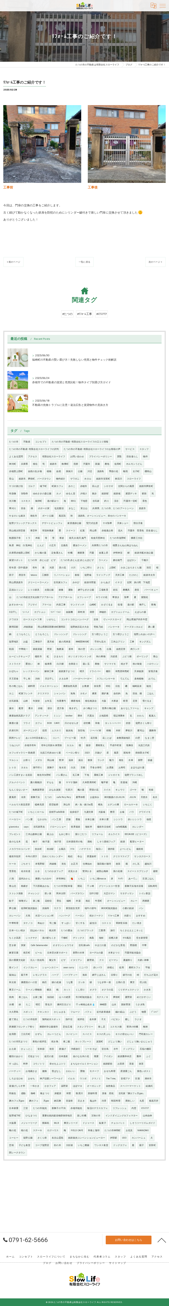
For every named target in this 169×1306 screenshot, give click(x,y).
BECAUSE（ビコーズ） (136, 834)
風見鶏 (62, 515)
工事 (132, 641)
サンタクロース (142, 856)
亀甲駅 (104, 782)
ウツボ (83, 1078)
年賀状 (36, 701)
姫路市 (53, 464)
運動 (70, 590)
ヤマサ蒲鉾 (71, 782)
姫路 (122, 841)
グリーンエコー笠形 (109, 886)
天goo (46, 1100)
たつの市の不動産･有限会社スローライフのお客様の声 (92, 449)
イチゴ (118, 582)
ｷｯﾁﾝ (120, 878)
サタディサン (127, 893)
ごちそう (25, 864)
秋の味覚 (137, 664)
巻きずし (73, 708)
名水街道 (25, 871)
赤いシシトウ (135, 819)
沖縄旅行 (75, 1049)
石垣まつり (34, 1056)
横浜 (49, 989)
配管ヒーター (137, 841)
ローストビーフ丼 (32, 619)
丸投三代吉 (144, 745)
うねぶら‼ (14, 745)
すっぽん (13, 1063)
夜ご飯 (66, 1041)
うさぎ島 (140, 1004)
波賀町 (99, 1041)
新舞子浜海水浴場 (134, 886)
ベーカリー (15, 819)
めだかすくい (144, 997)
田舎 (23, 508)
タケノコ (28, 923)
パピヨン (115, 1019)
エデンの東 (113, 804)
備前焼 (139, 849)
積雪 (125, 701)
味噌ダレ (23, 901)
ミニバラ (83, 967)
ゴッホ (81, 982)
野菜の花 (94, 789)
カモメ (83, 693)
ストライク (15, 664)
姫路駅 (105, 493)
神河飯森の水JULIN (114, 797)
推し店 (101, 1026)
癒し (127, 1019)
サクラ (57, 908)
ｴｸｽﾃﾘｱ (145, 1108)
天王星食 (13, 678)
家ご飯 (36, 901)
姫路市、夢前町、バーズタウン (35, 478)
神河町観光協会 (109, 908)
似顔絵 (50, 997)
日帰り (114, 975)
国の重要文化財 (17, 960)
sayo (26, 826)
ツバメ (25, 612)
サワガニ (75, 478)
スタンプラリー (85, 1026)
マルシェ (13, 760)
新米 (71, 649)
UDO (124, 1138)
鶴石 (44, 982)
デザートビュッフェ (52, 523)
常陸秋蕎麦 (48, 530)
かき (37, 871)
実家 (23, 945)
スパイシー (71, 1034)
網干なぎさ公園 (86, 590)
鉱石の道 (49, 1056)
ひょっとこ (27, 1049)
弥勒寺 (24, 493)
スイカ (107, 789)
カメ (58, 493)
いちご (81, 878)
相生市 (33, 515)
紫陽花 (144, 597)
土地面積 (103, 715)
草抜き (115, 597)
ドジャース (88, 1123)
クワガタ (13, 619)
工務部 (45, 575)
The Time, (111, 1078)
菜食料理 (92, 1093)
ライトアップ (103, 575)
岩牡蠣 (86, 723)
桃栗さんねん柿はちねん (125, 545)
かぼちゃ (13, 671)
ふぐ (148, 1056)
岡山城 (50, 760)
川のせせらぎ (71, 723)
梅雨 (125, 471)
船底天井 (153, 1100)
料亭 (25, 1063)
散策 (90, 760)
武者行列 (13, 730)
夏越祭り (128, 960)
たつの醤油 (67, 930)
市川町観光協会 (84, 997)
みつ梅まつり (90, 708)
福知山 (12, 975)
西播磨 (145, 901)
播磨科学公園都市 (49, 1026)
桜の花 (24, 1130)
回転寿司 (152, 886)
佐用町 (117, 464)
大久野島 (13, 1012)
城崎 (68, 901)
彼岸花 (80, 1019)
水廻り (127, 915)
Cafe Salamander (39, 945)
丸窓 (142, 1100)
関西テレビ (15, 738)
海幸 (84, 975)
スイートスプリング (137, 871)
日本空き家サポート (57, 952)
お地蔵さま (31, 1071)
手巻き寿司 (96, 767)
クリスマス (43, 693)
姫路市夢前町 (146, 486)
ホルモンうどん (134, 464)
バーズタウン (77, 893)
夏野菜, (90, 960)
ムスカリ (56, 730)
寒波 (61, 538)
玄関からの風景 (126, 486)
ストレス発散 (16, 893)
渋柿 (37, 678)
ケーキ (12, 864)
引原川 (69, 789)
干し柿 (26, 678)
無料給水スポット (51, 1019)
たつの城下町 (16, 812)
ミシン (57, 715)
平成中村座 (115, 745)
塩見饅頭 (59, 508)
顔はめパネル (37, 930)
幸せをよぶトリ (57, 1063)
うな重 (69, 982)
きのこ (71, 486)
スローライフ (134, 478)
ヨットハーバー (113, 723)
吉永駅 (50, 849)
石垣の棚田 (145, 1049)
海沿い (99, 849)
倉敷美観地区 (123, 738)
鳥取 (91, 938)
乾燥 (151, 789)
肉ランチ (135, 649)
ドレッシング (61, 634)
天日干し (49, 678)
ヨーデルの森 (96, 952)
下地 (86, 775)
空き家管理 (142, 938)
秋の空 (81, 649)
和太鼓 (12, 982)
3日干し (13, 612)
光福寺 (45, 908)
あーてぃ (133, 878)
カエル (70, 745)
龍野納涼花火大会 (79, 627)
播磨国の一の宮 (29, 982)
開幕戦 (45, 1123)
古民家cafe (84, 945)
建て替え (13, 1019)
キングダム (145, 641)
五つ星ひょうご (100, 634)
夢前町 (116, 997)
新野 (140, 760)
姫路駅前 (108, 1063)
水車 (130, 760)
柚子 (35, 841)
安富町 (152, 1145)
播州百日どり (64, 1004)
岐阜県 (48, 664)
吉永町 (38, 849)
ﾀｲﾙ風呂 (127, 938)
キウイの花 (101, 597)
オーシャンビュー (116, 901)
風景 (116, 752)
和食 (97, 723)
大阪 (104, 701)
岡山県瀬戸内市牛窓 (137, 619)
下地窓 (84, 501)
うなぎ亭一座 (104, 982)
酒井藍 (111, 849)
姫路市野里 (90, 582)
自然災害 (121, 649)
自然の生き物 (35, 471)
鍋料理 (31, 686)
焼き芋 (124, 664)
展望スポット (16, 560)
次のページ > (155, 261)
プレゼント (15, 834)
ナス (101, 960)
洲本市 (148, 1078)
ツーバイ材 (95, 730)
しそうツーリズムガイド (142, 1123)
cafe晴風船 (121, 826)
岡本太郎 (61, 893)
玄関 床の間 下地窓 (138, 582)
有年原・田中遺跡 (18, 567)
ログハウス (53, 1130)
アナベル (47, 604)
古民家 (96, 501)
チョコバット (118, 1123)
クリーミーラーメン (38, 582)
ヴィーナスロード (112, 619)
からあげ (105, 582)
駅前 (144, 493)
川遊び (98, 752)
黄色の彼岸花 (39, 1041)
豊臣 (112, 812)
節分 (50, 708)
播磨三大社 (136, 538)
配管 (21, 708)
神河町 (12, 464)
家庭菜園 (37, 649)
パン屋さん (62, 775)
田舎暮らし (132, 456)
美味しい (130, 1100)
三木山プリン (118, 641)
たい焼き (137, 923)
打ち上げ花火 (151, 975)
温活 (80, 760)
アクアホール (65, 597)
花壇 (44, 730)
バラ (131, 812)
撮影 (88, 745)
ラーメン (103, 560)
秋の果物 (101, 656)
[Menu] (162, 5)
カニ (11, 693)
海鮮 (101, 938)
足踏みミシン (16, 590)
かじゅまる (60, 1012)
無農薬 (60, 649)
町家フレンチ (26, 693)
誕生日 (93, 923)
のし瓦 (136, 864)
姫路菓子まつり (67, 671)
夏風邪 (12, 797)
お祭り (26, 760)
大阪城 (101, 812)
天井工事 (119, 575)
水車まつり (114, 952)
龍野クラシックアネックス (23, 523)
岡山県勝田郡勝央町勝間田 (51, 627)
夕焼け (83, 493)
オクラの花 (107, 989)
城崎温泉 (137, 686)
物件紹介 (60, 478)
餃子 (11, 901)
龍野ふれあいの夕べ (144, 634)
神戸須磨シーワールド (51, 1078)
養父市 (52, 960)
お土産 (12, 1049)
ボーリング (142, 656)
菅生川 (48, 1004)
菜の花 (62, 567)
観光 (149, 686)
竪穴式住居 (92, 523)
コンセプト (41, 441)
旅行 (112, 930)
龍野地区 (13, 641)
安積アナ (125, 1078)
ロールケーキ (131, 804)
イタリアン (76, 960)
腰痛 (44, 1071)
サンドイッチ (77, 604)
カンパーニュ (139, 1138)
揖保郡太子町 (142, 752)
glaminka (14, 826)
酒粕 (89, 841)
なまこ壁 (149, 738)
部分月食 (138, 523)
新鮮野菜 (125, 1004)
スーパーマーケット (130, 1086)
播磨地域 (75, 701)
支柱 (63, 864)
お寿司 (122, 767)
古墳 (96, 619)
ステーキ (37, 1130)
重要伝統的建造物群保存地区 (57, 1115)
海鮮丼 (88, 826)
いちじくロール (36, 812)
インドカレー (30, 967)
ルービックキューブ (19, 656)
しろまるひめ (16, 1078)
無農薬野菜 (38, 789)
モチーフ (94, 1071)
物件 (145, 456)
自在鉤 (117, 693)
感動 (23, 1093)
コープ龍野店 (42, 1145)
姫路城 (117, 493)
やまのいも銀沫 (17, 515)
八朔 (11, 878)
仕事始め (87, 864)
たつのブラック (85, 930)
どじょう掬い (115, 1041)
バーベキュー (151, 590)
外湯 (78, 901)
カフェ (38, 723)
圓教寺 (152, 730)
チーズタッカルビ (133, 627)
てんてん (124, 678)
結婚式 (149, 1086)
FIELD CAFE (77, 1130)
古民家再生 (39, 826)
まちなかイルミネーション (84, 1063)
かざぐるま (107, 604)
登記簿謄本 (119, 715)
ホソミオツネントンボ (79, 656)
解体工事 (49, 671)
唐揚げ (62, 1049)
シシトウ (118, 819)
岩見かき (72, 871)
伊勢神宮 (117, 552)
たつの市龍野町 (118, 538)
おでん (151, 678)
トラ (28, 538)
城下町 (43, 486)
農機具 (126, 590)
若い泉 (48, 893)
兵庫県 (24, 464)
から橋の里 (40, 552)
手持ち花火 (100, 641)
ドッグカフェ (120, 1145)
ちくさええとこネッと (131, 930)
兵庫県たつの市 (100, 545)
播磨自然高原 (70, 686)
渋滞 (104, 1100)
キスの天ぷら (103, 1034)
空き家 (12, 945)
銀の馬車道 (64, 641)
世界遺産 (75, 826)
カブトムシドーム (120, 612)
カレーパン (15, 915)
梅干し (142, 604)
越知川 (148, 864)
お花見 (129, 1130)
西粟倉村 (91, 856)
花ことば (107, 738)
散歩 (94, 493)
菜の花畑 (117, 871)
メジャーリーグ (29, 1123)
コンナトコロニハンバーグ (75, 619)
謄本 (80, 715)
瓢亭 (139, 1056)
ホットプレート (83, 1041)
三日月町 (25, 1034)
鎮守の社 (127, 975)
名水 (155, 797)
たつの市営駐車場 (63, 886)
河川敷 (12, 501)
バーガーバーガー (82, 678)
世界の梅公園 (109, 708)
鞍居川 (79, 1093)
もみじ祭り (64, 834)
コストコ (106, 923)
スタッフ (144, 449)
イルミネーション (49, 686)
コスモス (25, 501)
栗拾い (29, 664)
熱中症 (69, 1019)
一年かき (35, 1086)
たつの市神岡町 (112, 1130)
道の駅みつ (53, 501)
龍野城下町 (15, 1115)
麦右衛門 (117, 560)
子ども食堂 (24, 1145)
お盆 (25, 641)
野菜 (49, 649)
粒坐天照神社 (98, 538)
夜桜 (77, 575)
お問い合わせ (77, 456)
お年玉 (48, 701)
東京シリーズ (71, 1123)
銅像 (61, 590)
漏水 (11, 708)
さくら (100, 567)
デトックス (78, 938)
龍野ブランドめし (134, 775)
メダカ (38, 760)
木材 (118, 730)
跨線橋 (52, 864)
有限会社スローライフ (53, 456)
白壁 (137, 738)
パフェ (88, 1012)
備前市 (38, 656)
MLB (56, 1123)
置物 (82, 1071)
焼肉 (11, 997)
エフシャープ (84, 597)
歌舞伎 (129, 745)
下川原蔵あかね (41, 886)
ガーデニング (30, 730)
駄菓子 (102, 1123)
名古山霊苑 (57, 1138)
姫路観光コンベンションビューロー (86, 1138)
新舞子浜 (35, 797)
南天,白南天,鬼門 (77, 538)
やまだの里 (100, 945)
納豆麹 (57, 1100)
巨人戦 (143, 982)
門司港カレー (146, 1034)
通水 (30, 708)
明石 (38, 1004)
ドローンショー (58, 826)
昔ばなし (56, 1071)
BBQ (73, 501)
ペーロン (79, 915)
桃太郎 (52, 930)
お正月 (74, 864)
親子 (141, 1145)
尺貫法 (90, 715)
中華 (144, 945)
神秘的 (102, 612)
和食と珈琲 (94, 1130)
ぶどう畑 (127, 656)
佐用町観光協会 (29, 908)
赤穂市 (83, 486)
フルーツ (75, 1012)
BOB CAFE (53, 723)
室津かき (87, 871)
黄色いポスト (144, 1071)
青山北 (12, 886)
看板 (78, 819)
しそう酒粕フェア (106, 841)
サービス (130, 449)
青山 (155, 656)
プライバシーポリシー (100, 456)
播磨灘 (80, 552)
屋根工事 (98, 775)
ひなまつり (31, 1115)
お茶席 (120, 1063)
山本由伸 (147, 1115)
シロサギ (108, 486)
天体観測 (138, 671)
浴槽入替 (113, 938)
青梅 (153, 604)
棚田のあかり (16, 1056)
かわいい (70, 1071)
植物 (49, 471)
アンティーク (42, 715)
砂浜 (115, 590)
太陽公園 (49, 590)
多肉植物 (139, 678)
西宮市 (22, 575)
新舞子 (50, 767)
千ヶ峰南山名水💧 (85, 1004)
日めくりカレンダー (52, 856)
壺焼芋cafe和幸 (57, 812)
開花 (79, 886)
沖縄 (134, 782)
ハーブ (55, 975)
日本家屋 (13, 1108)
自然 (58, 471)
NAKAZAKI (143, 1130)
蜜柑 (155, 871)
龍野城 (88, 575)
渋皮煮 (113, 656)
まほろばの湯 (137, 767)
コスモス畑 (116, 1026)
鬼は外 (93, 1100)
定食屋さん (57, 552)
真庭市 (142, 508)
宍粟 (91, 552)
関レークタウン (17, 1152)
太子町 (136, 471)
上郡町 (112, 567)
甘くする (80, 923)
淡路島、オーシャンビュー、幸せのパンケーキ (102, 515)
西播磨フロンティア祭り (21, 1026)
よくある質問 (16, 456)
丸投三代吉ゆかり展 (50, 752)
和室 (68, 1093)
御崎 (33, 1093)
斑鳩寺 (126, 752)
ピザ (63, 960)
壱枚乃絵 (98, 627)
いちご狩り (86, 567)
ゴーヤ (133, 789)
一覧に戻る (84, 261)
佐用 (121, 967)
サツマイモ (110, 664)
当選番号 (61, 701)
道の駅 (130, 604)
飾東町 (65, 464)
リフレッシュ (120, 1108)
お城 (122, 812)
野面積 (133, 945)
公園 (80, 471)
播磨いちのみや (43, 878)
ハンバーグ (64, 915)
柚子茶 (57, 841)
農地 (107, 464)
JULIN (132, 797)
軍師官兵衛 (121, 923)
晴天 (82, 671)
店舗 (68, 819)
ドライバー (95, 671)
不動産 (26, 441)
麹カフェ (33, 1100)
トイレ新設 (144, 893)
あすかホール (16, 604)
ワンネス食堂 (101, 1145)
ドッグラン (129, 1049)
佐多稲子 (74, 812)
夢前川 (129, 730)
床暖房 (57, 1093)
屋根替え (100, 745)
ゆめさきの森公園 (42, 493)
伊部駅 (113, 1138)
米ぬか (41, 923)
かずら (38, 1034)
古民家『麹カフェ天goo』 (132, 1093)
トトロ (104, 856)
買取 (119, 456)
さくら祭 (42, 1138)
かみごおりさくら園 (131, 567)
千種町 (64, 938)
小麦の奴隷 (128, 908)
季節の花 (113, 471)
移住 (35, 464)
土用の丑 (120, 982)
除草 (126, 597)
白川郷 (60, 664)
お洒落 (110, 767)
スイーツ (70, 530)
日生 (117, 686)
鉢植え (110, 967)
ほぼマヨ (77, 1086)
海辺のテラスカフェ (97, 1108)
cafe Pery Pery (64, 797)
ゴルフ (31, 486)
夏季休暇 (80, 797)
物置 (144, 1012)
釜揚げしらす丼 (17, 1086)
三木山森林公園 (34, 834)
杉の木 (57, 1145)
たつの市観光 (40, 1108)
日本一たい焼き (17, 930)
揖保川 (69, 471)
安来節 (41, 1049)
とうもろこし (23, 634)
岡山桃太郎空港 (17, 530)
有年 (35, 567)
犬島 (28, 915)
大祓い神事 (143, 960)
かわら (140, 715)
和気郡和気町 (122, 671)
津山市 (66, 804)
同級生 (12, 1093)
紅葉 (82, 530)
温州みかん (24, 878)
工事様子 (37, 641)
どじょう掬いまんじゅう (139, 1041)
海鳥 (72, 693)
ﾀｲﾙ (72, 849)
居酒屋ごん (126, 1071)
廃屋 (96, 1056)
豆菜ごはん (148, 878)
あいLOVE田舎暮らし (36, 738)
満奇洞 (81, 612)
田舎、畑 (137, 693)
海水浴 (62, 767)
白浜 (73, 767)
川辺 (89, 471)
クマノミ (96, 1078)
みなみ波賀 (55, 789)
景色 (144, 501)
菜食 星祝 (108, 1093)
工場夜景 (103, 590)
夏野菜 (128, 997)
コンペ (56, 738)
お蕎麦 (85, 686)
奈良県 (97, 686)
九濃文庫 (88, 812)
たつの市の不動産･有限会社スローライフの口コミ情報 (80, 441)
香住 (59, 901)
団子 (11, 575)
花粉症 (48, 901)
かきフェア (50, 1086)
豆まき (81, 1100)
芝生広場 (67, 1026)
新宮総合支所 (73, 908)
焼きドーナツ (96, 915)
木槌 (37, 538)
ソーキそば (91, 1049)
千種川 (144, 560)
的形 (128, 723)
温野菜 (64, 1086)
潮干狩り (37, 767)
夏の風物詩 (36, 782)
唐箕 (137, 590)
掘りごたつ (81, 834)
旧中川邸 (94, 893)
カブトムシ (40, 612)
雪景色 (12, 871)
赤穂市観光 (76, 1108)
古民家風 (13, 701)
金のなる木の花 (81, 1056)
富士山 (84, 508)
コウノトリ (39, 1063)
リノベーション (62, 575)
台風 (109, 649)
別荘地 (81, 730)
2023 (87, 752)
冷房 (23, 797)
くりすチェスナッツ (128, 989)
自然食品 (110, 1086)
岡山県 (93, 530)
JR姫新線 (28, 627)
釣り (106, 501)
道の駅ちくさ (49, 938)
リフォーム (97, 834)
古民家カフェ (60, 582)
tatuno (34, 575)
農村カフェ (134, 967)
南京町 (26, 952)
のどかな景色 (118, 945)
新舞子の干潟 (59, 1108)
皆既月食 (153, 671)
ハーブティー (70, 975)
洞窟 (92, 612)
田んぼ (95, 486)
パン (141, 908)
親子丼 (24, 975)
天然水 (144, 797)
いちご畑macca (98, 878)
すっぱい (66, 923)
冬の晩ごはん (16, 686)
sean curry (68, 967)
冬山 (79, 856)
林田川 (118, 478)
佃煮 (149, 819)
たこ (28, 1004)
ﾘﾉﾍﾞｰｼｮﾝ (56, 612)
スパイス (87, 1034)
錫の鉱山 (120, 1012)
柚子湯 (45, 841)
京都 (83, 767)
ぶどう (133, 1012)
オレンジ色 (96, 649)
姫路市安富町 (103, 478)
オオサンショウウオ (63, 945)
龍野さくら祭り (144, 723)
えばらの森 (140, 612)
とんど (40, 545)
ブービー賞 (70, 738)
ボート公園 (48, 515)
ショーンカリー (50, 967)
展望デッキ (131, 493)
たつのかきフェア (54, 871)
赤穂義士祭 (107, 530)
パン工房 (56, 819)
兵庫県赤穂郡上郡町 (19, 552)
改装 (118, 864)
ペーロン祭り (73, 752)
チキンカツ (43, 1012)
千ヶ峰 (90, 886)
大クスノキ (102, 997)
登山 (11, 478)
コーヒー (13, 1138)
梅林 (145, 1026)
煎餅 (76, 464)
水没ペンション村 (44, 915)
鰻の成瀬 (56, 982)
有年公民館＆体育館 (51, 745)
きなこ (72, 508)
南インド (13, 967)
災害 (135, 701)
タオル (24, 767)
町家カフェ (57, 486)
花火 (120, 530)
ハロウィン (152, 664)
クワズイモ (144, 812)
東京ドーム (15, 989)
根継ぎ (24, 886)
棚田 (108, 671)
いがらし (51, 619)
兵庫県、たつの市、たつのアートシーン (113, 508)
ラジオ (138, 1019)
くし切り (80, 989)
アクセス (32, 456)
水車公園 (89, 819)
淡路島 (100, 471)
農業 (94, 693)
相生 (121, 760)
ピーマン (113, 960)
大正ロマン (109, 893)
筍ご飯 (52, 923)
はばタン (131, 560)
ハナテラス (85, 849)
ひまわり (58, 656)
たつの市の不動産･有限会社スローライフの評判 (34, 449)
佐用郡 (12, 1034)
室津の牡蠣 (132, 1026)
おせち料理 (109, 1071)
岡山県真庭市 (16, 582)
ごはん (150, 693)
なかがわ (42, 819)
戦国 (11, 649)
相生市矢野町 (44, 775)
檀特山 (148, 471)
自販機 (69, 612)
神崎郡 (103, 1004)
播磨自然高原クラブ (19, 715)
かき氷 (147, 989)
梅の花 (12, 1130)
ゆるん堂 (70, 493)
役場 (120, 604)
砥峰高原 (39, 804)
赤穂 (40, 708)
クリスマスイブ (121, 856)
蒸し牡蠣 (81, 1115)
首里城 (123, 782)
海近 (88, 901)
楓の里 (80, 789)
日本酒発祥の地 (74, 841)
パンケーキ (114, 627)
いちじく (147, 804)
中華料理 (13, 923)
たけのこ (133, 575)
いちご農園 (83, 1145)
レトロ (12, 767)
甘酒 (137, 1078)
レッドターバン (31, 671)
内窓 (133, 1108)
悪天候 (50, 641)
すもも (50, 782)
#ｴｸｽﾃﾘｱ (101, 314)
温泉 (71, 760)
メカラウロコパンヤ (19, 849)
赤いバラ (97, 967)
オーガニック (94, 1086)
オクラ (93, 989)
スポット (28, 1012)
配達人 (152, 715)
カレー (133, 901)
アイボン (108, 1056)
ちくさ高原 (15, 938)
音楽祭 (69, 1100)
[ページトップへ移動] (162, 1240)
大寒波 (114, 701)
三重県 (102, 930)
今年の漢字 (31, 856)
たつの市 (13, 441)
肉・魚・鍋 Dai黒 (84, 804)
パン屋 (29, 819)
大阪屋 (12, 1123)
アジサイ (32, 604)
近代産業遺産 (103, 1012)
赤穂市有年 (30, 745)
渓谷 (116, 501)
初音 (51, 1049)
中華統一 (23, 649)
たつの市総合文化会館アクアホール (34, 597)
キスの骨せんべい (124, 1034)
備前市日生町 (104, 826)
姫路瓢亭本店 (124, 1056)
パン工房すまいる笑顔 (20, 775)
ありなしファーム (130, 708)
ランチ (100, 760)
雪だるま (147, 701)
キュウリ (120, 789)
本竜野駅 (40, 864)
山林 (25, 701)
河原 (51, 567)
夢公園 (12, 908)
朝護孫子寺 (15, 538)
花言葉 (93, 738)
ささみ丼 (63, 678)
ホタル (87, 478)
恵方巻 (60, 708)
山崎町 (92, 604)
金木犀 (92, 1019)
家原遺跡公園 (74, 523)
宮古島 (105, 1049)
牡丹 (83, 738)
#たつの (67, 314)
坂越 (150, 760)
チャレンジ (34, 893)
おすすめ (140, 915)
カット (67, 989)
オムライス (114, 834)
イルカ (71, 1078)
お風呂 (62, 849)
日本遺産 (63, 1056)
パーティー (15, 1071)
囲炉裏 (105, 693)
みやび (76, 582)
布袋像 (12, 493)
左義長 (64, 545)
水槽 (11, 1004)
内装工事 (61, 604)
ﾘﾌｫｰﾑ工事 (113, 915)
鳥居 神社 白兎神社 (20, 545)
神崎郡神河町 (82, 641)
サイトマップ (117, 1263)
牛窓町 (98, 901)
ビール (38, 952)
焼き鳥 (54, 1041)
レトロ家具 (34, 590)
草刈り (12, 508)
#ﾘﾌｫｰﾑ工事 (84, 314)
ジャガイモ (114, 775)
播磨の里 (13, 723)
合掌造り (73, 664)
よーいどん (125, 849)
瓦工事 (76, 775)
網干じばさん (99, 975)
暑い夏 (151, 627)
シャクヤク (31, 938)
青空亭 (33, 530)
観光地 (69, 730)
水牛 (116, 1049)
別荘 (149, 567)
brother (69, 715)
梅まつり (44, 1093)
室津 (61, 760)
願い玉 (86, 664)
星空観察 (53, 804)
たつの (48, 797)
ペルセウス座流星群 (19, 804)
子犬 (103, 1019)
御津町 (38, 501)
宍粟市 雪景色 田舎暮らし (143, 530)
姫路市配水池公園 (144, 552)
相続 (70, 856)
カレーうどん (54, 1034)
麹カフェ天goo (16, 1100)
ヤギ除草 (107, 523)
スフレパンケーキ (106, 678)
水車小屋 (104, 819)
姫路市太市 (149, 575)
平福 (147, 967)
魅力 (111, 760)
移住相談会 (91, 701)
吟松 (108, 686)
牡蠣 (70, 552)
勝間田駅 (13, 627)
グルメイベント (17, 782)
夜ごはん (23, 997)
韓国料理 (115, 1100)
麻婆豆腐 (13, 952)
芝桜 (11, 1145)
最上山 (50, 834)
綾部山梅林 (102, 871)
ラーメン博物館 (34, 989)
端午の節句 (90, 908)
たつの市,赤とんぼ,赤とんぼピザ (77, 560)
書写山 (140, 730)
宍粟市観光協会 (133, 952)
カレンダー (138, 826)
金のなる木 (15, 841)
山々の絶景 (64, 997)
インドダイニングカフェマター (122, 1115)
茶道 (131, 1063)
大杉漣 (69, 1145)
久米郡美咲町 (89, 782)
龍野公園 (28, 1138)
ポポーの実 (43, 508)
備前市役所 (15, 856)
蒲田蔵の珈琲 (104, 864)
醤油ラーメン (80, 545)
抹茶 (141, 1063)
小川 (73, 567)
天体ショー (123, 523)
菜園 (97, 464)
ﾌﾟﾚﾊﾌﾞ (155, 1012)
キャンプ (149, 708)
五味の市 (96, 1115)
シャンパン (60, 693)
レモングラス (40, 975)
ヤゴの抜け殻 (16, 486)
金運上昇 (103, 552)
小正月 (52, 545)
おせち (31, 1078)
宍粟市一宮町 (130, 501)
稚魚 (100, 804)
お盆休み (94, 797)
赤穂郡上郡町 (16, 471)
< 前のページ (13, 261)
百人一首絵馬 (37, 960)
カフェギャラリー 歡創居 (22, 752)
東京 (132, 982)
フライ (26, 723)
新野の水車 (78, 952)
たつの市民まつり (18, 1041)
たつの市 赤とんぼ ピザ (42, 560)
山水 (114, 1004)
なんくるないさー (18, 789)
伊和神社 (61, 878)
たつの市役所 (30, 1019)
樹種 (108, 730)
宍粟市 (86, 464)
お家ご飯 (37, 997)
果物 (97, 664)
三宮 (25, 1108)
